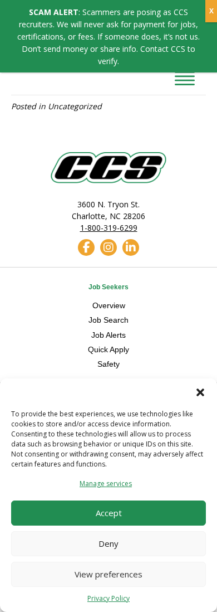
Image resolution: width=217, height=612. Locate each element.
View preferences (108, 574)
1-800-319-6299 (108, 227)
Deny (108, 543)
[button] (200, 392)
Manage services (106, 483)
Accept (109, 512)
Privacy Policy (108, 598)
